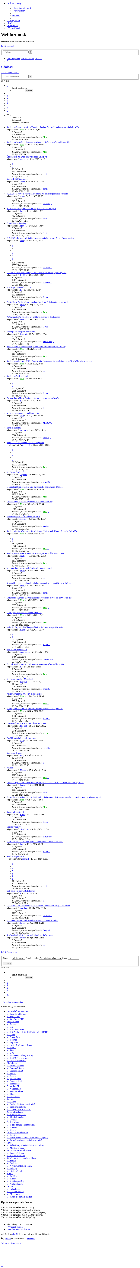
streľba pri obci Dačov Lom (19, 287)
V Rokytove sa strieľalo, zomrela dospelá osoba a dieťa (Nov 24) (35, 708)
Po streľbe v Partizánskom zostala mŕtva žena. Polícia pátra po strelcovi (37, 302)
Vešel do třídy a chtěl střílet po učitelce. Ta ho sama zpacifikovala (35, 627)
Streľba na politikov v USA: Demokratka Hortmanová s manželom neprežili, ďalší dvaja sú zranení (49, 361)
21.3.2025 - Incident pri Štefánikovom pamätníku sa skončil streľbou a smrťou (40, 238)
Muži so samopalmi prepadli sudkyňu (23, 413)
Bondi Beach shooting (16, 223)
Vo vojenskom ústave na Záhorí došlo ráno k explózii (29, 568)
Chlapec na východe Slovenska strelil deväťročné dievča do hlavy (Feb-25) (39, 598)
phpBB (15, 1234)
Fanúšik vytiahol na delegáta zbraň (22, 738)
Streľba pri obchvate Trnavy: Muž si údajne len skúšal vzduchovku (35, 553)
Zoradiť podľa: (32, 958)
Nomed (23, 770)
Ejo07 (22, 275)
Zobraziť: (7, 958)
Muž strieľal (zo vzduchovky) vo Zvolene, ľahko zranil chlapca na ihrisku (38, 906)
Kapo (45, 297)
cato (22, 415)
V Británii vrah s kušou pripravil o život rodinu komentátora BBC (35, 841)
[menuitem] (21, 8)
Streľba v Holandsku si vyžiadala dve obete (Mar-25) (29, 501)
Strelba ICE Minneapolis (17, 179)
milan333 (26, 445)
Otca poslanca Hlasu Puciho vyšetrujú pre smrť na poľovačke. (33, 398)
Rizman (10, 768)
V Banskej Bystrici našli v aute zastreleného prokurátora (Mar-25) (35, 487)
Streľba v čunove (14, 827)
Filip (22, 755)
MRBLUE (47, 341)
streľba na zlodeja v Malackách (20, 679)
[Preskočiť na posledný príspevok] (48, 137)
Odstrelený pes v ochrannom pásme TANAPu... (27, 723)
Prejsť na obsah (7, 46)
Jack (45, 312)
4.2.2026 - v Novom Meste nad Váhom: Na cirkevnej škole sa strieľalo (37, 194)
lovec (22, 211)
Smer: (65, 958)
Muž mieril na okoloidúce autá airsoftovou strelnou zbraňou (32, 920)
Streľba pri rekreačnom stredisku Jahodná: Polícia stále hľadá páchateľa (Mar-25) (42, 531)
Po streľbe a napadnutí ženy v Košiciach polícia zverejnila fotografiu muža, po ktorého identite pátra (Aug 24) (54, 797)
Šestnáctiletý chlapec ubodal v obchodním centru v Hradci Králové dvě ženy (40, 583)
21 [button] (8, 108)
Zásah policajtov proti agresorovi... (22, 332)
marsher (46, 267)
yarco (45, 733)
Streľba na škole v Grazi (17, 376)
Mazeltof (31, 1238)
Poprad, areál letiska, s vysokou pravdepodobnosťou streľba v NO (35, 664)
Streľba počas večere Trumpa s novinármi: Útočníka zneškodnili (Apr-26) (38, 142)
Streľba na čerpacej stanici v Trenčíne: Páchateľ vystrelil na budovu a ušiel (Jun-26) (43, 127)
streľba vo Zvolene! (15, 472)
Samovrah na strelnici (16, 812)
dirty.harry (24, 829)
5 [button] (7, 103)
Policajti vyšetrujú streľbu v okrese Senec (24, 694)
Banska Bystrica (14, 428)
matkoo (23, 556)
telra (22, 196)
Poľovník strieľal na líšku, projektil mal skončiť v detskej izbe (33, 317)
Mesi (22, 130)
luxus (22, 785)
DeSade (46, 282)
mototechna (25, 652)
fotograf (23, 334)
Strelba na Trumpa (14, 753)
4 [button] (7, 100)
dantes (45, 174)
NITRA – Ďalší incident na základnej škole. (25, 442)
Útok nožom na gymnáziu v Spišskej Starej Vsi (27, 157)
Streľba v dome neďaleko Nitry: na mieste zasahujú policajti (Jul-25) (36, 346)
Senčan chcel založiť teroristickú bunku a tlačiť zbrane (30, 935)
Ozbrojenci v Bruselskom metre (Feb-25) (24, 612)
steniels (23, 159)
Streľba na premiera (15, 856)
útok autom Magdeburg (17, 649)
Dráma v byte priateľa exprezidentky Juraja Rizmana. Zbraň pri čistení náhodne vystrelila (45, 782)
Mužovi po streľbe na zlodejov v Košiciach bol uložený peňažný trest (36, 272)
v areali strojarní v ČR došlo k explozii (23, 516)
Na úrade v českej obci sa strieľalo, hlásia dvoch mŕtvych (31, 208)
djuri (22, 226)
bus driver (47, 748)
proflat (8, 1238)
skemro (23, 430)
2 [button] (7, 96)
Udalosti (7, 67)
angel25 (23, 474)
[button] (7, 85)
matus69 (46, 203)
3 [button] (7, 98)
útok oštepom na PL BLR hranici (21, 891)
